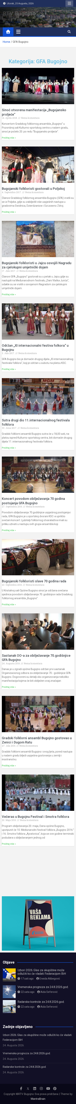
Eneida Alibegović (49, 978)
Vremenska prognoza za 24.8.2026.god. (43, 987)
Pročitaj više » (9, 138)
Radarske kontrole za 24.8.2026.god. (41, 1002)
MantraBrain (38, 1098)
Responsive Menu (69, 3)
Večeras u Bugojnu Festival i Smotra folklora (35, 817)
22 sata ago (27, 991)
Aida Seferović (49, 991)
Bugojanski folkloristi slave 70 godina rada (34, 581)
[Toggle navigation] (18, 31)
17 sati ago (27, 978)
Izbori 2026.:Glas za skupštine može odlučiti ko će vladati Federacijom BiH (42, 971)
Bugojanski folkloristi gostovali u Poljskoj (33, 189)
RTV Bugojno (19, 13)
